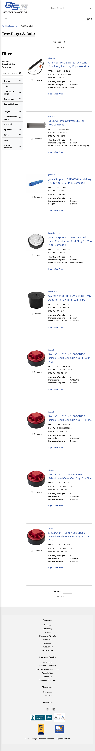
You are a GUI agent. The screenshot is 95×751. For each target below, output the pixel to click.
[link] (55, 47)
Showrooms (47, 692)
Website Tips (47, 673)
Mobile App (47, 640)
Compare (38, 80)
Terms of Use (47, 650)
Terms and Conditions (47, 680)
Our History (47, 629)
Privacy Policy (47, 647)
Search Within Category (8, 66)
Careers (47, 643)
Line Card (47, 696)
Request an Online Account (47, 669)
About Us (47, 625)
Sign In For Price (55, 93)
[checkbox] (32, 80)
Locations (47, 632)
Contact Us (47, 677)
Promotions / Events (47, 636)
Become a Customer (47, 666)
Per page (57, 42)
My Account (47, 662)
